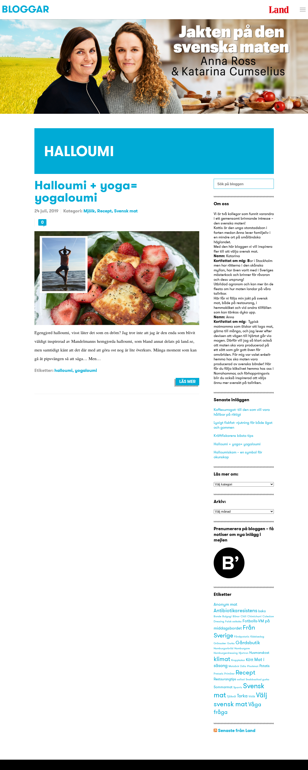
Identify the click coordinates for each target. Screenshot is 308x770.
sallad (241, 679)
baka (262, 611)
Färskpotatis (241, 636)
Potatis (264, 666)
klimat (222, 658)
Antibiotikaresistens (235, 610)
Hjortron (243, 653)
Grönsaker (220, 643)
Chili (243, 616)
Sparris (237, 687)
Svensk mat (126, 211)
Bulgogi (227, 616)
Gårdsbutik (248, 642)
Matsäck (234, 666)
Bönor (236, 616)
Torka (242, 696)
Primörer (229, 673)
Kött (249, 659)
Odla (243, 666)
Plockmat (252, 666)
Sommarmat (223, 687)
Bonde (217, 616)
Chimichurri (254, 616)
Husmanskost (259, 652)
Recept (104, 211)
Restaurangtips (225, 679)
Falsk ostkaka (233, 621)
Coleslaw (268, 616)
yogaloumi (86, 370)
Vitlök (252, 696)
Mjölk (89, 211)
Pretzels (218, 673)
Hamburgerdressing (226, 653)
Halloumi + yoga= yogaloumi (86, 191)
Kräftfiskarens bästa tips (233, 435)
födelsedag (257, 636)
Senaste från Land (236, 730)
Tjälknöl (231, 696)
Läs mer (187, 381)
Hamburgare (242, 648)
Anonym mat (225, 604)
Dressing (219, 621)
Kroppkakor (238, 660)
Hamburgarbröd (223, 648)
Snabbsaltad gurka (257, 679)
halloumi (63, 370)
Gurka (231, 643)
